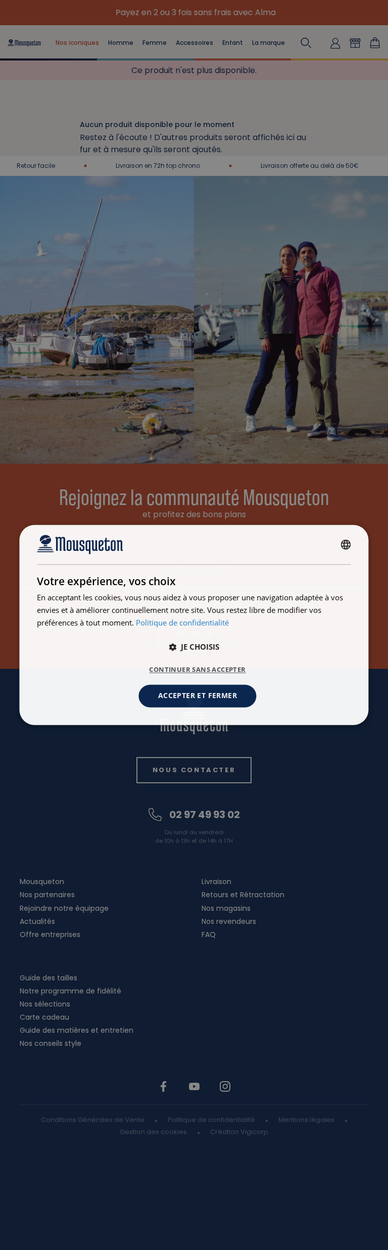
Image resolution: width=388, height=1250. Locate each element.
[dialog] (193, 625)
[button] (194, 647)
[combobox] (346, 544)
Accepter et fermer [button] (197, 696)
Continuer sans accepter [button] (197, 669)
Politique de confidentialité (182, 622)
